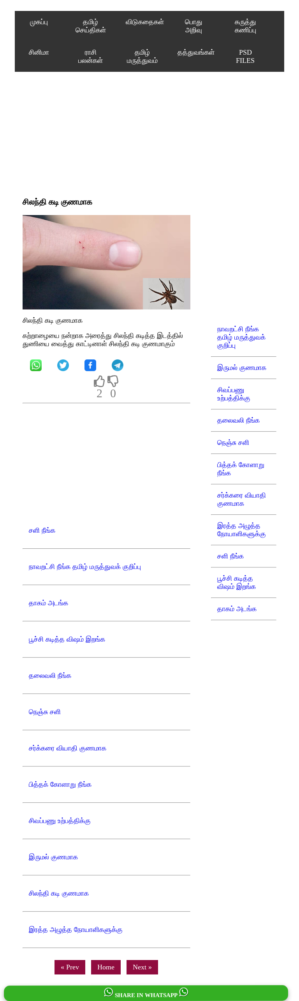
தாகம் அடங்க (237, 609)
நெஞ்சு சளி (233, 442)
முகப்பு (39, 22)
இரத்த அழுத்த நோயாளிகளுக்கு (241, 530)
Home (105, 967)
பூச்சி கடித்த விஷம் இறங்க (236, 582)
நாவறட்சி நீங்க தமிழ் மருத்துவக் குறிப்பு (241, 337)
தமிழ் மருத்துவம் (142, 56)
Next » (142, 967)
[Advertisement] (106, 134)
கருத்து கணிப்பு (245, 26)
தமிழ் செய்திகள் (91, 26)
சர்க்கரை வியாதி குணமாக (241, 499)
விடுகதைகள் (145, 22)
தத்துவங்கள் (196, 52)
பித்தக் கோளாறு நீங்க (240, 469)
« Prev (70, 967)
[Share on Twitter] (63, 365)
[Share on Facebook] (90, 365)
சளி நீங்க (230, 556)
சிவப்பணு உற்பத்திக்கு (233, 394)
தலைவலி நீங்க (238, 420)
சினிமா (39, 52)
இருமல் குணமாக (241, 368)
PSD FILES (245, 56)
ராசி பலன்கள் (90, 56)
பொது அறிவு (193, 26)
